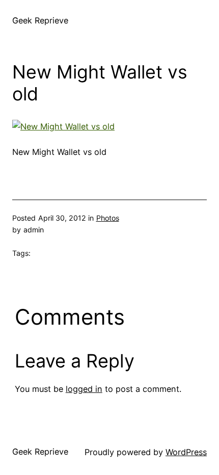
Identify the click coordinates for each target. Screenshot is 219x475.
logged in (84, 389)
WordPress (186, 452)
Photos (107, 218)
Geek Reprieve (40, 20)
